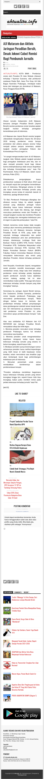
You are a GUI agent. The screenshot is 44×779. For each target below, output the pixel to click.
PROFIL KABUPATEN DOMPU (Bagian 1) (24, 695)
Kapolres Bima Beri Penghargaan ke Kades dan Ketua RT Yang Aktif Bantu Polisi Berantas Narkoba (26, 687)
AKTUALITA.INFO (10, 74)
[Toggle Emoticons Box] (4, 529)
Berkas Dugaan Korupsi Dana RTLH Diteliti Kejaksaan (20, 446)
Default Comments (22, 509)
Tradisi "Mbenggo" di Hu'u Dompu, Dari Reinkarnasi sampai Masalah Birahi (24, 598)
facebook (19, 6)
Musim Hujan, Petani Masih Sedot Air (24, 674)
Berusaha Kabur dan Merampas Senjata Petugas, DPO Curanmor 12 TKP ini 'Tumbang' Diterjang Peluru (13, 484)
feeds (27, 6)
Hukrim (13, 64)
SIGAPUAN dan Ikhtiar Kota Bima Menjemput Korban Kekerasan (22, 653)
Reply (6, 62)
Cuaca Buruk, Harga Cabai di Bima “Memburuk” (23, 620)
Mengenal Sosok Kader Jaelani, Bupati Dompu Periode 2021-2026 (24, 642)
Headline (7, 64)
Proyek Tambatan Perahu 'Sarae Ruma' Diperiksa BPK (21, 423)
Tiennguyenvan (22, 775)
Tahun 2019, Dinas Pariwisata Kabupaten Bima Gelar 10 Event (13, 495)
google (23, 6)
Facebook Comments (22, 511)
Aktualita (16, 773)
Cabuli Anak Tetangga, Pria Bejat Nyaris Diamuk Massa (22, 470)
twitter (15, 6)
